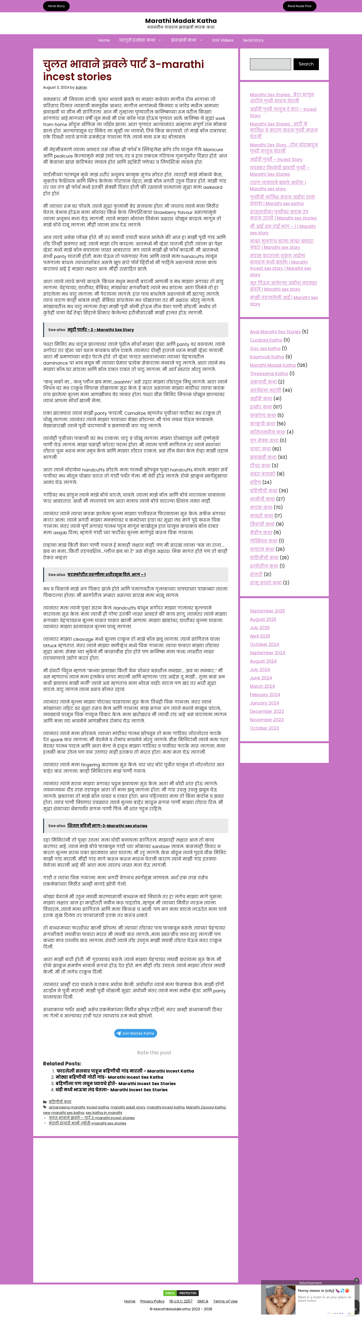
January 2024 (264, 703)
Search (306, 64)
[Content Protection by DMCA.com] (181, 1295)
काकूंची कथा (262, 424)
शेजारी (256, 575)
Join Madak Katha (138, 1033)
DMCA (202, 1301)
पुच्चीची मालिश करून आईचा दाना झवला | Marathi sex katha (282, 200)
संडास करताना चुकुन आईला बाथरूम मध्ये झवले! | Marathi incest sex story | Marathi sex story (280, 265)
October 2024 (264, 644)
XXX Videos (222, 40)
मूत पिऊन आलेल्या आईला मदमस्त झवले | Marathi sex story (283, 286)
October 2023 (264, 728)
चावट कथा (260, 449)
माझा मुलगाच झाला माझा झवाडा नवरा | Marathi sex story (281, 244)
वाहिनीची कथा (264, 558)
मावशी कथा (261, 516)
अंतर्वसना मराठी (265, 390)
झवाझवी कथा (184, 40)
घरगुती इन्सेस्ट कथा (137, 40)
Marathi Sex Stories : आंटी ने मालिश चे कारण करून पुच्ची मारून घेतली (284, 130)
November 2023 (267, 720)
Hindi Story (56, 6)
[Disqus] (135, 1209)
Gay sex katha (265, 349)
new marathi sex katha (63, 1112)
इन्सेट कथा (261, 407)
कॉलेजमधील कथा (267, 432)
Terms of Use (225, 1301)
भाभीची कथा (262, 499)
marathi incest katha (165, 1107)
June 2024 (261, 678)
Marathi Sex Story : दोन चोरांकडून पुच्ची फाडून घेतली (284, 148)
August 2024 (263, 661)
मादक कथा (261, 508)
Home (104, 40)
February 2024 (265, 695)
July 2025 (260, 628)
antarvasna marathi (67, 1107)
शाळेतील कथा (264, 566)
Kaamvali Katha (267, 357)
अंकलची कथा (263, 382)
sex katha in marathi (104, 1112)
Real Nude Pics (300, 6)
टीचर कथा (260, 466)
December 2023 (267, 711)
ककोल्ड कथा (263, 415)
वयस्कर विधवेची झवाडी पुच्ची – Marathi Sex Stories (280, 171)
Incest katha (98, 1107)
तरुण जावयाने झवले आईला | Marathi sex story (278, 186)
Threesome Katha (269, 374)
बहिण (255, 482)
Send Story (253, 40)
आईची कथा (261, 399)
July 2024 (260, 670)
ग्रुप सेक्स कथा (264, 441)
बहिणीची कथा (60, 1101)
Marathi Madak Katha (181, 20)
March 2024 (262, 686)
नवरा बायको (262, 474)
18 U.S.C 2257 (181, 1301)
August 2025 (263, 619)
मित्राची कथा (262, 524)
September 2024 (267, 653)
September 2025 (267, 611)
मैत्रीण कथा (261, 533)
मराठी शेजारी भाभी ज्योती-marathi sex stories (87, 1123)
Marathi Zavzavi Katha (206, 1107)
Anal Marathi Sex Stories (275, 332)
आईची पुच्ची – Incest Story (276, 159)
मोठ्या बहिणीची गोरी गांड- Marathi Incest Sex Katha (109, 1077)
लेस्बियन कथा (264, 541)
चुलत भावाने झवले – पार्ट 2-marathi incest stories (92, 1117)
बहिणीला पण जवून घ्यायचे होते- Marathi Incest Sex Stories (116, 1084)
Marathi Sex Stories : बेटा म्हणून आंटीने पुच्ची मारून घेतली (282, 98)
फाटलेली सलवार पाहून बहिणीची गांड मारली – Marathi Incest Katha (125, 1071)
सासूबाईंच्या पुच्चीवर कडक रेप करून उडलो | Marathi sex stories (283, 215)
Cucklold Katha (266, 340)
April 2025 (260, 636)
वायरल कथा (262, 549)
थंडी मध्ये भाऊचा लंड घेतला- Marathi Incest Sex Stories (112, 1090)
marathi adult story (128, 1107)
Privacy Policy (152, 1301)
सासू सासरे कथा (266, 583)
